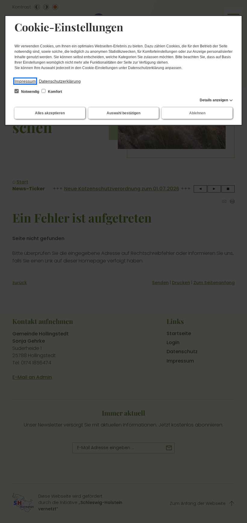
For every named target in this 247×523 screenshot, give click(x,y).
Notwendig (30, 92)
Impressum (25, 81)
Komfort (54, 92)
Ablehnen (197, 113)
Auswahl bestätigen (123, 113)
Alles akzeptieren (50, 113)
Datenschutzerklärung (60, 81)
